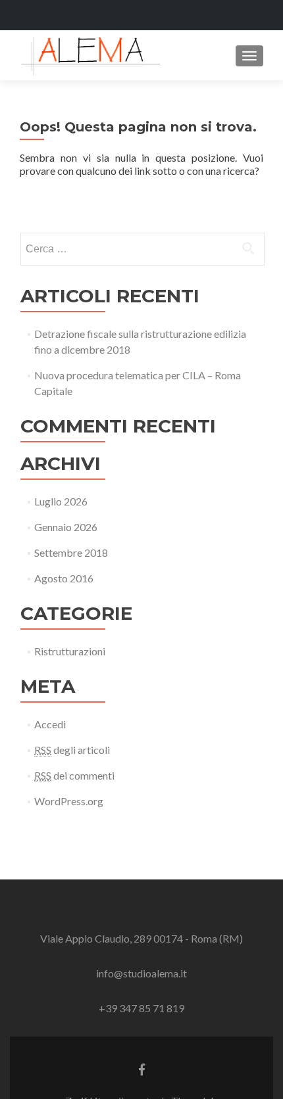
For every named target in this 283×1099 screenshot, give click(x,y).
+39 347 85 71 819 (141, 1008)
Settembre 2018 (71, 552)
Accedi (50, 724)
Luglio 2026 (61, 501)
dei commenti (74, 775)
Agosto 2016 (63, 578)
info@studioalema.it (141, 973)
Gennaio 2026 (65, 527)
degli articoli (72, 749)
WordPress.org (68, 801)
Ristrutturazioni (69, 651)
